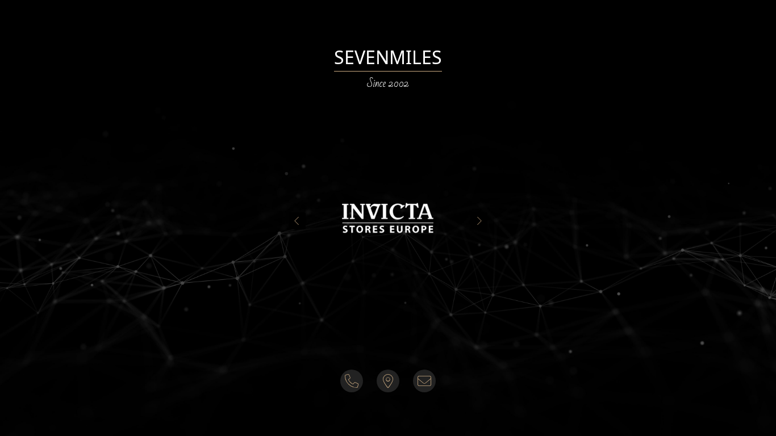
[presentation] (297, 220)
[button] (388, 218)
